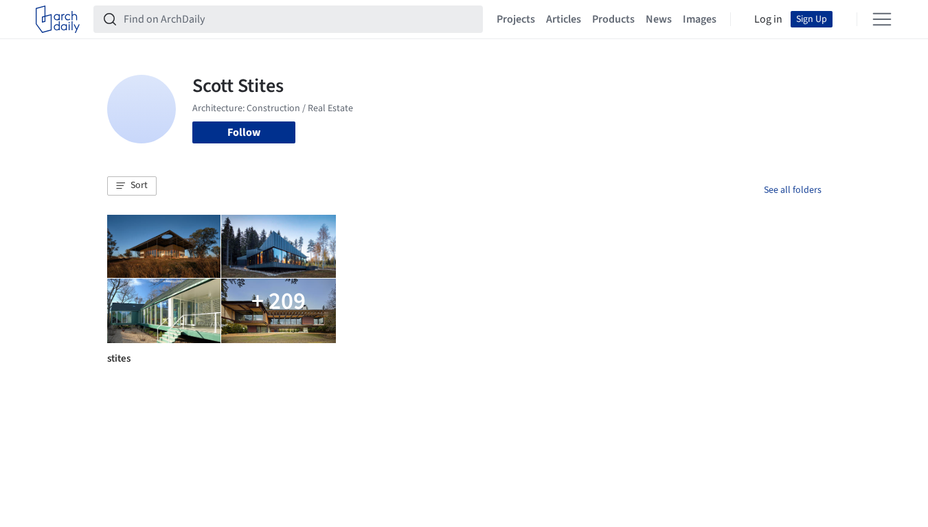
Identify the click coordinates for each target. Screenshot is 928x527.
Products (613, 19)
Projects (516, 19)
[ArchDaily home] (58, 19)
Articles (563, 19)
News (659, 19)
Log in (768, 19)
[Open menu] (882, 19)
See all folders (793, 190)
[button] (132, 186)
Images (699, 19)
